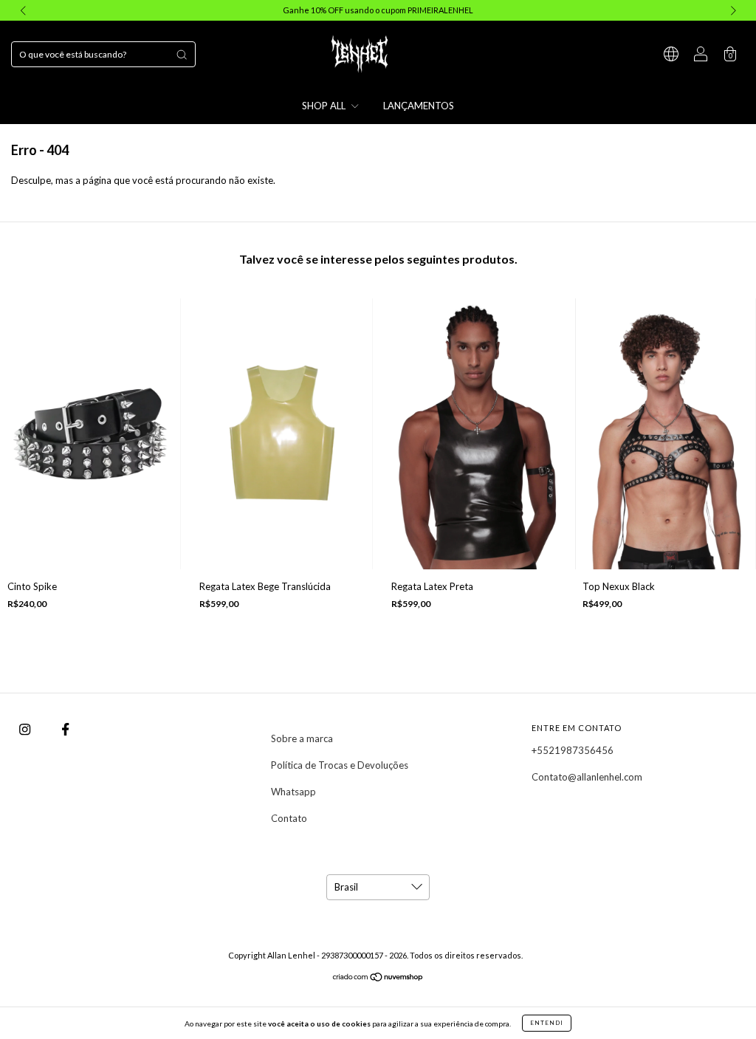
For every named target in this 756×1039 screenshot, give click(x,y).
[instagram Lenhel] (26, 729)
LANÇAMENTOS (418, 106)
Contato (289, 818)
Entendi (546, 1022)
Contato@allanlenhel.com (587, 777)
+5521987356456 (573, 750)
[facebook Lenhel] (65, 729)
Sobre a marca (302, 738)
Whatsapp (293, 792)
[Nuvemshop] (378, 978)
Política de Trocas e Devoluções (339, 765)
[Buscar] (181, 54)
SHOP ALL (325, 106)
